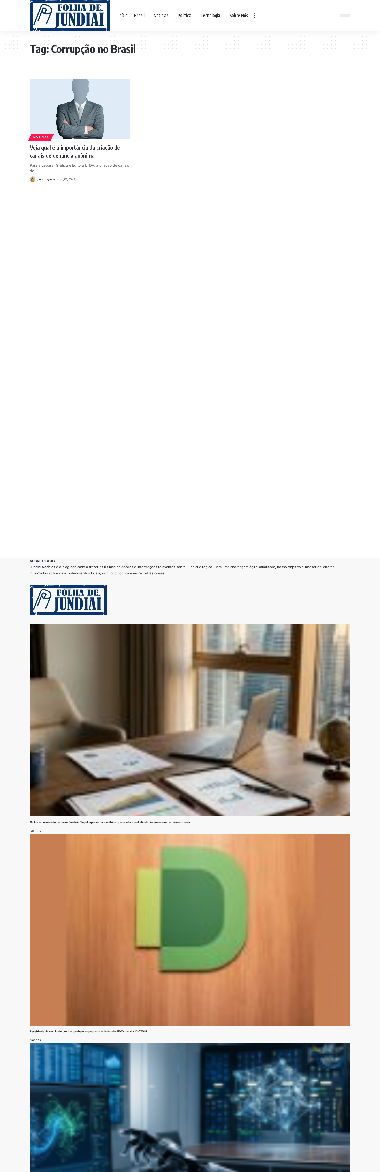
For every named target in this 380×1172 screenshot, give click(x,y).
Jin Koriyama (46, 179)
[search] (332, 15)
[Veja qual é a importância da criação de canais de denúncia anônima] (80, 109)
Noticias (41, 137)
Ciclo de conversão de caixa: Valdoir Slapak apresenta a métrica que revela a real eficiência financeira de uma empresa (110, 822)
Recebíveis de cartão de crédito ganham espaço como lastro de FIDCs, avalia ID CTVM (88, 1031)
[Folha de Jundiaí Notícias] (70, 15)
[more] (255, 15)
